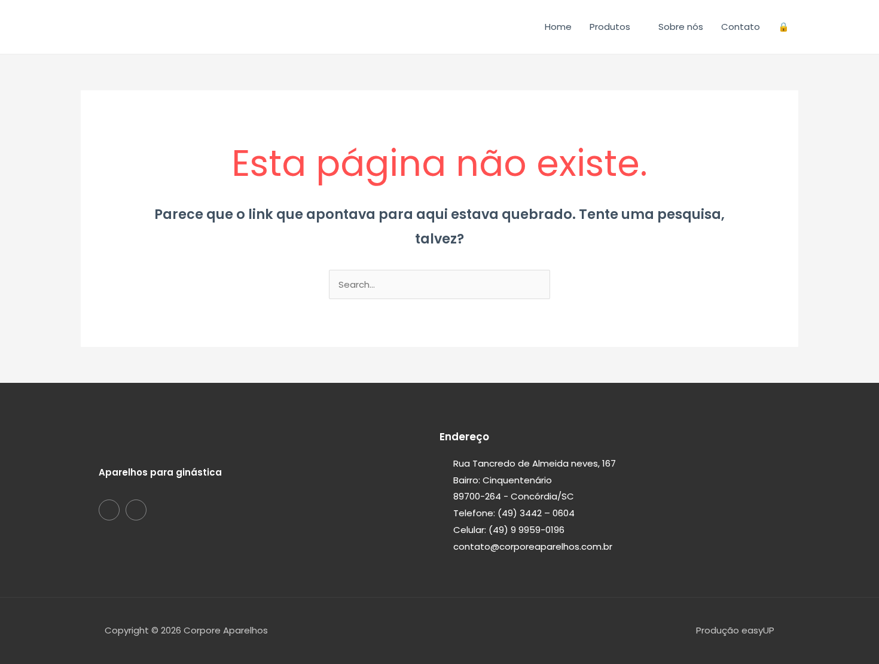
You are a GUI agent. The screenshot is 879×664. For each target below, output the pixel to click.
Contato (740, 26)
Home (558, 26)
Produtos (610, 26)
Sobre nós (680, 26)
